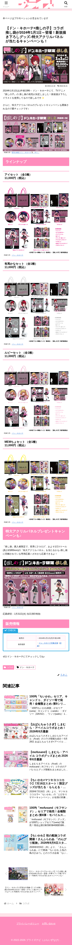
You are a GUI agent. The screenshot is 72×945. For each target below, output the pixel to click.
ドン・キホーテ (17, 255)
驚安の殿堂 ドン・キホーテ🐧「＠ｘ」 (25, 152)
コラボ (10, 667)
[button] (65, 595)
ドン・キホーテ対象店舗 (48, 643)
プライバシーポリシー (27, 923)
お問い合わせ (49, 923)
